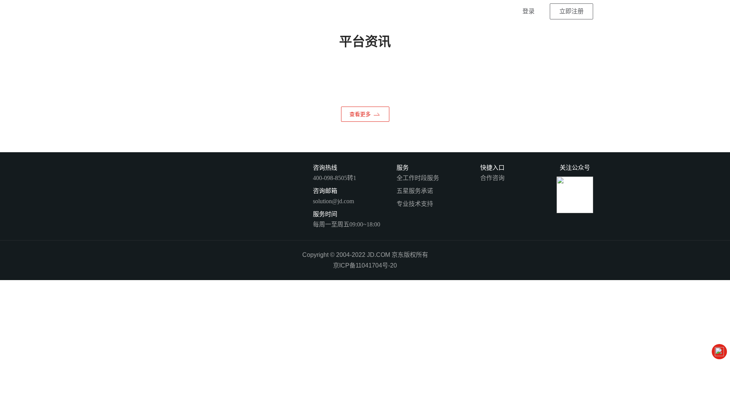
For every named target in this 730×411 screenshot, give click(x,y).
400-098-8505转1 (334, 178)
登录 (528, 11)
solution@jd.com (333, 201)
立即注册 (571, 11)
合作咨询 (492, 178)
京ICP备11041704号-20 (365, 265)
